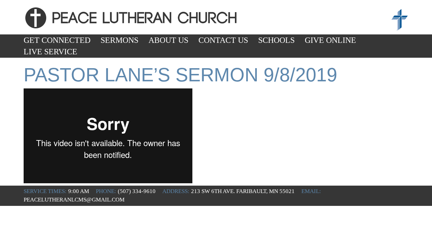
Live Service (50, 51)
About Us (168, 40)
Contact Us (223, 40)
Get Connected (57, 40)
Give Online (330, 40)
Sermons (119, 40)
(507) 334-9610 (137, 191)
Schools (276, 40)
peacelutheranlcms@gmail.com (74, 199)
